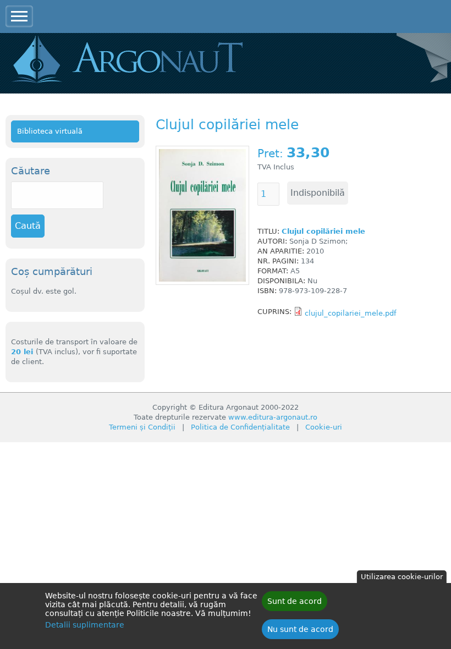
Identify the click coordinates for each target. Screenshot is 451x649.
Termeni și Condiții (142, 427)
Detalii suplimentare (84, 624)
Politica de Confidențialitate (240, 427)
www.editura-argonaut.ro (272, 417)
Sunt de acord (294, 601)
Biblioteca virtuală (49, 131)
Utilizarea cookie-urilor (402, 577)
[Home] (143, 61)
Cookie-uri (323, 427)
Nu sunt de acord (300, 629)
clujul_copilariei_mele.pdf (351, 313)
